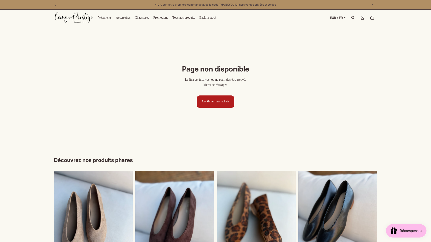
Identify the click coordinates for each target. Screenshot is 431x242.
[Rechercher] (353, 18)
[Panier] (372, 18)
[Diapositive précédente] (60, 223)
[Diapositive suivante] (126, 223)
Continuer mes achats (215, 101)
